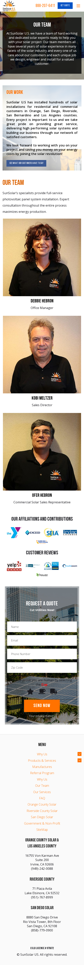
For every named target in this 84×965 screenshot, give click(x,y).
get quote (65, 5)
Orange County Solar (42, 804)
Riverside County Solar (42, 811)
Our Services (42, 792)
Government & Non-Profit (42, 823)
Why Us (42, 754)
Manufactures (42, 767)
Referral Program (42, 773)
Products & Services (42, 760)
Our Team (42, 785)
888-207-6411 (45, 6)
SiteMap (42, 829)
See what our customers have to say (26, 163)
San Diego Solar (42, 817)
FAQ (42, 798)
